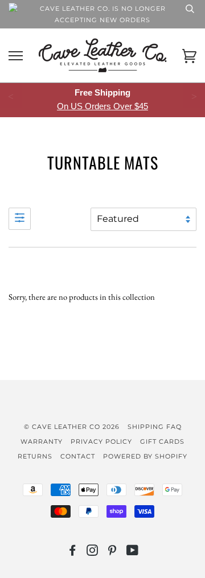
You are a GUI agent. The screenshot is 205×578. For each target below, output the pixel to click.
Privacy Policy (101, 441)
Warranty (41, 441)
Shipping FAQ (155, 427)
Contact (77, 456)
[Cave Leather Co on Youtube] (132, 552)
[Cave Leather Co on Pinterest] (112, 552)
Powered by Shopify (145, 456)
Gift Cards (162, 441)
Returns (35, 456)
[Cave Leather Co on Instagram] (93, 552)
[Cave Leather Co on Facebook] (73, 552)
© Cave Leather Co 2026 (72, 427)
